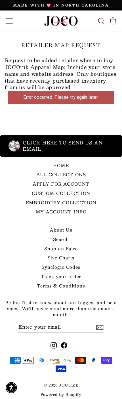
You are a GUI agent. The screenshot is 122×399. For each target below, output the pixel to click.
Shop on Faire (60, 248)
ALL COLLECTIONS (61, 174)
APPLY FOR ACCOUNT (61, 183)
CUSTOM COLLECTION (61, 193)
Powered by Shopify (61, 394)
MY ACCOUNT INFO (61, 211)
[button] (11, 387)
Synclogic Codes (61, 266)
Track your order (61, 276)
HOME (61, 165)
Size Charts (60, 257)
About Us (61, 229)
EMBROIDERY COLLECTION (61, 202)
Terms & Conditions (61, 285)
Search (61, 239)
